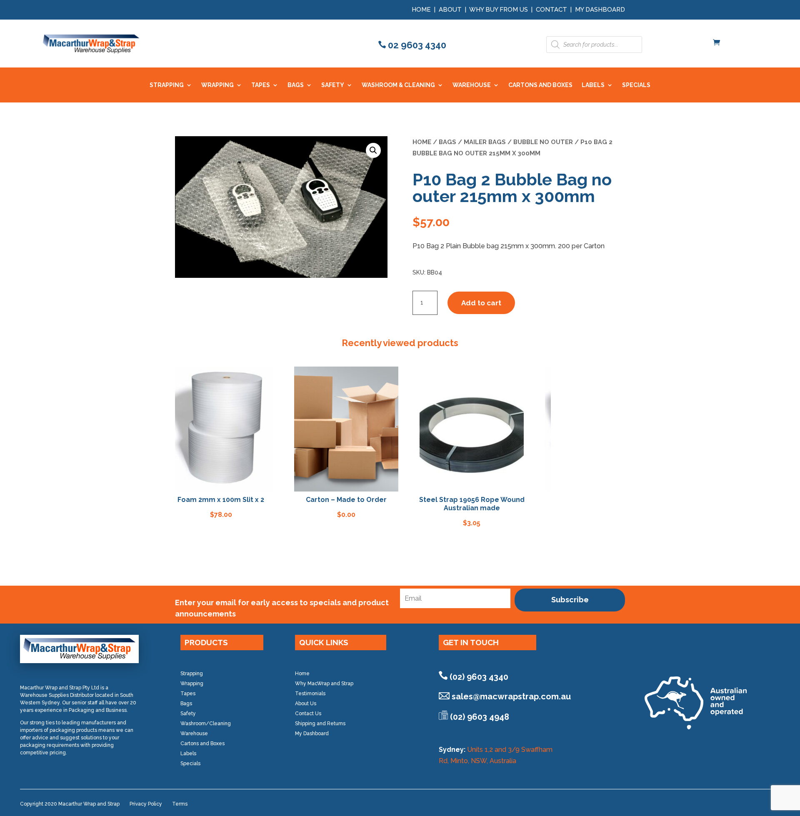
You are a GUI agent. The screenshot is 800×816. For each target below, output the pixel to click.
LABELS (593, 85)
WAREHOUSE (471, 85)
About (450, 9)
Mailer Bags (485, 141)
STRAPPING (167, 85)
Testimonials (310, 693)
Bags (447, 141)
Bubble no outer (543, 141)
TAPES (260, 85)
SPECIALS (636, 85)
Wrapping (191, 683)
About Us (305, 703)
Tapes (187, 693)
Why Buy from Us (499, 9)
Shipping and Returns (320, 723)
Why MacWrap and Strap (324, 683)
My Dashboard (600, 9)
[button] (373, 150)
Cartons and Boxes (202, 743)
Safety (188, 713)
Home (421, 9)
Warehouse (194, 733)
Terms (180, 804)
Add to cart (481, 303)
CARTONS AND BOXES (540, 85)
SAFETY (332, 85)
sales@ (511, 696)
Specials (190, 763)
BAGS (296, 85)
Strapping (191, 673)
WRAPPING (217, 85)
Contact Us (308, 713)
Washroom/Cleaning (205, 723)
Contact (551, 9)
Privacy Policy (146, 804)
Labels (188, 753)
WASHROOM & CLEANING (398, 85)
